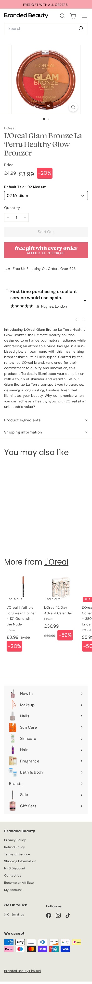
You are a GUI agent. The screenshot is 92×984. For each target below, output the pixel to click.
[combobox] (46, 28)
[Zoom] (73, 107)
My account (13, 890)
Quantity (12, 207)
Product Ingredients (22, 420)
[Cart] (73, 16)
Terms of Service (17, 854)
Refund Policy (14, 847)
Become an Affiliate (19, 882)
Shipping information (23, 432)
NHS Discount (14, 868)
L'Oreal (9, 128)
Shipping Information (20, 861)
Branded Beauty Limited (22, 971)
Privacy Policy (15, 840)
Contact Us (13, 875)
